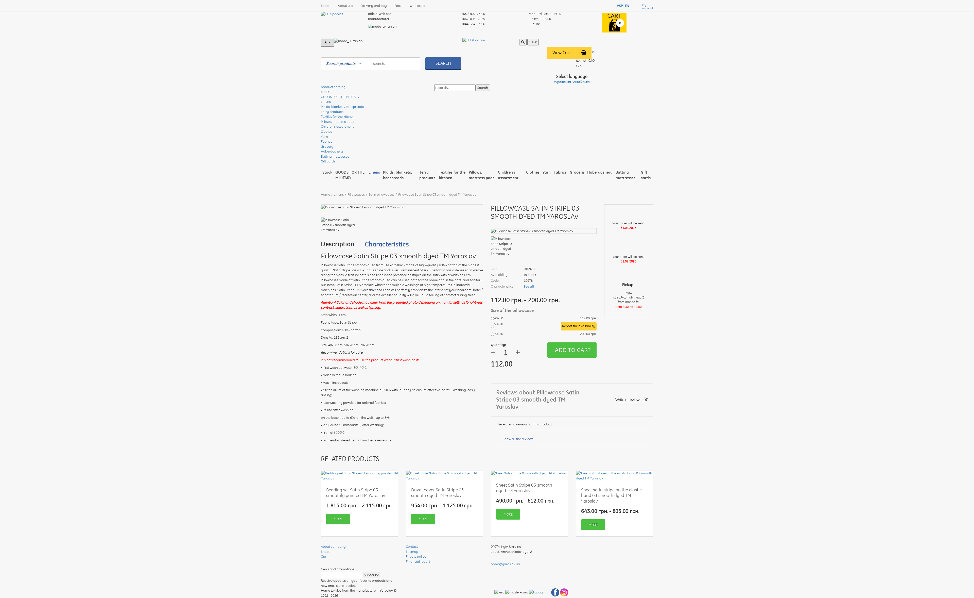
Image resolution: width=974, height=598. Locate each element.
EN (627, 6)
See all (529, 286)
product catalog (333, 87)
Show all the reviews (518, 439)
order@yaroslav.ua (505, 564)
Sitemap (412, 552)
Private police (416, 556)
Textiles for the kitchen (338, 116)
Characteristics (387, 244)
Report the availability (578, 326)
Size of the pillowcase (513, 310)
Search (443, 63)
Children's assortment (337, 126)
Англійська (581, 82)
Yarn (324, 137)
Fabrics (326, 141)
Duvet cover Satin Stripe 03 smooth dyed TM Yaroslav (437, 492)
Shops (325, 6)
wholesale (417, 6)
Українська (562, 82)
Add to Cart (573, 350)
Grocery (327, 146)
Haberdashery (332, 151)
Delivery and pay (374, 6)
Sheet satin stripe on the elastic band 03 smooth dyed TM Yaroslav (611, 495)
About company (333, 546)
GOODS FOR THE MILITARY (340, 97)
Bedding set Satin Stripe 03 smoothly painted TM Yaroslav (355, 492)
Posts (398, 6)
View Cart (561, 52)
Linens (326, 101)
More (338, 519)
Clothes (326, 131)
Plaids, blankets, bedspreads (342, 107)
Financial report (418, 561)
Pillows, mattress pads (337, 122)
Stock (325, 92)
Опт (323, 556)
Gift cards (328, 161)
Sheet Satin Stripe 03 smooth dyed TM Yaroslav (524, 487)
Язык (533, 42)
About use (345, 6)
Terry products (332, 112)
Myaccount (647, 6)
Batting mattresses (335, 156)
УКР (620, 6)
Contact (412, 546)
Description (337, 244)
